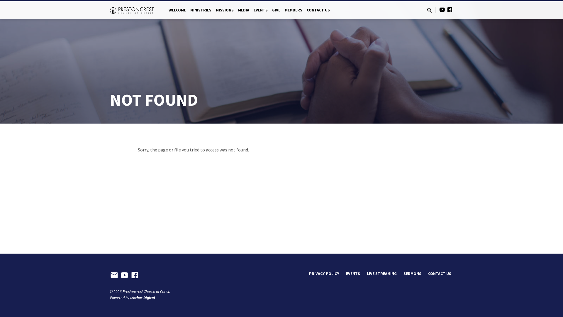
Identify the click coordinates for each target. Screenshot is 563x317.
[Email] (114, 275)
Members (293, 10)
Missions (225, 10)
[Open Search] (429, 10)
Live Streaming (382, 273)
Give (276, 10)
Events (261, 10)
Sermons (412, 273)
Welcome (177, 10)
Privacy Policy (324, 273)
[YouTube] (442, 10)
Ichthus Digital (142, 297)
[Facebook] (450, 10)
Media (243, 10)
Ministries (200, 10)
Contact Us (318, 10)
